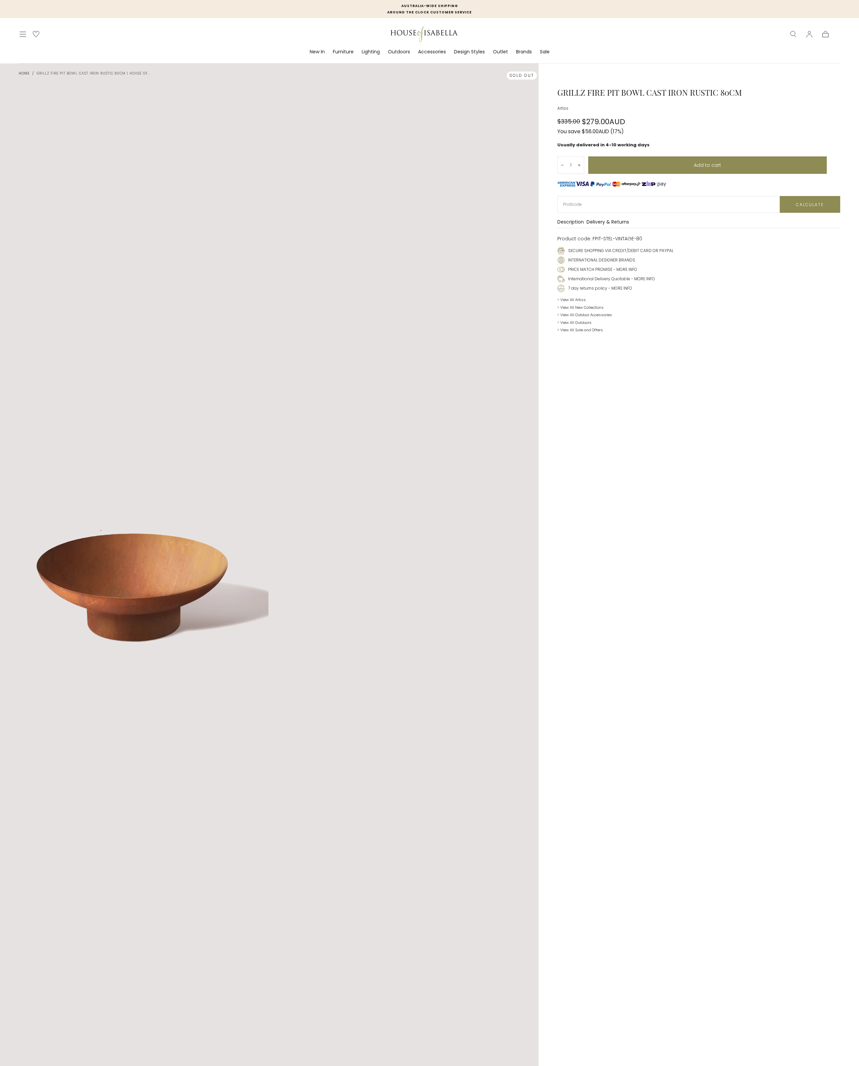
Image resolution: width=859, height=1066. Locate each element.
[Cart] (825, 34)
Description (570, 222)
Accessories (432, 52)
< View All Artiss (571, 299)
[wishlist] (36, 34)
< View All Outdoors (574, 322)
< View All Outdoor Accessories (584, 315)
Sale (545, 52)
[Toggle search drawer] (793, 34)
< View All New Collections (580, 307)
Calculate (810, 204)
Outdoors (399, 52)
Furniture (343, 52)
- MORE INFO (624, 269)
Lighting (371, 52)
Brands (524, 52)
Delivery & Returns (608, 222)
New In (317, 52)
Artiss (562, 108)
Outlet (500, 52)
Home (24, 73)
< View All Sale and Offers (580, 330)
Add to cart (707, 165)
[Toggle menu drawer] (23, 34)
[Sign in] (809, 34)
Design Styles (469, 52)
